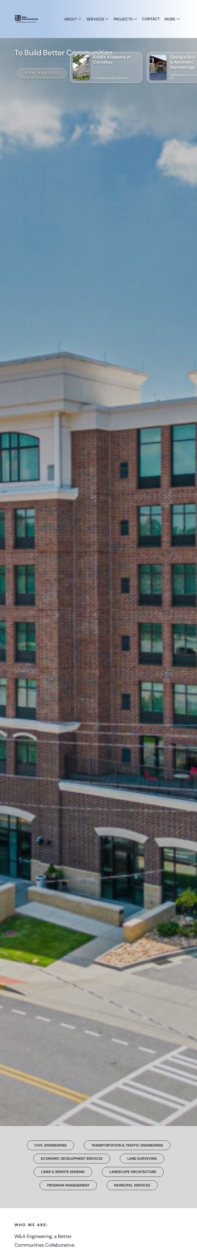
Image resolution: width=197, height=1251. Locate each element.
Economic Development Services (72, 1158)
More (170, 19)
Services (95, 19)
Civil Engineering (50, 1145)
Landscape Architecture (132, 1172)
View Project (41, 73)
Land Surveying (142, 1158)
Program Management (68, 1185)
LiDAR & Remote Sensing (63, 1172)
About (71, 19)
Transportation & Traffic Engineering (127, 1145)
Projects (123, 19)
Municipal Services (132, 1185)
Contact (151, 18)
